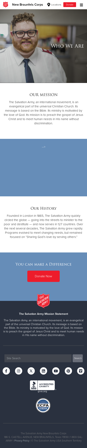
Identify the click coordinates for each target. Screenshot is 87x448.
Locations (56, 4)
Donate (69, 4)
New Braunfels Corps (27, 5)
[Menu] (80, 4)
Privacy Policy (21, 440)
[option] (43, 46)
